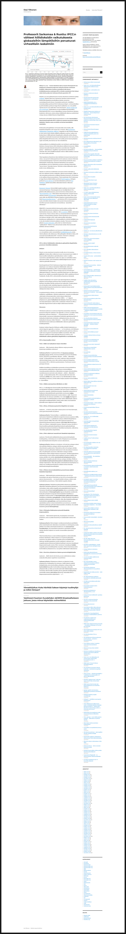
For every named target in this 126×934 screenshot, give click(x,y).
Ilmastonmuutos (31, 92)
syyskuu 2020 (86, 822)
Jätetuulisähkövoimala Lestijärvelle (91, 246)
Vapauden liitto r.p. (86, 41)
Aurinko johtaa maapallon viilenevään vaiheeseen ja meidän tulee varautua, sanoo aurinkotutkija (93, 155)
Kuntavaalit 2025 (87, 880)
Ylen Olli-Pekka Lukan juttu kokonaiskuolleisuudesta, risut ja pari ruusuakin (91, 540)
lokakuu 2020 (86, 821)
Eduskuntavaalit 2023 (88, 867)
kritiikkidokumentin (66, 232)
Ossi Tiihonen (30, 10)
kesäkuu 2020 (87, 826)
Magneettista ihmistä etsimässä (90, 434)
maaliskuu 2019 (87, 847)
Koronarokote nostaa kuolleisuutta (91, 328)
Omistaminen (86, 888)
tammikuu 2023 (87, 788)
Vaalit (85, 903)
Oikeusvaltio (86, 886)
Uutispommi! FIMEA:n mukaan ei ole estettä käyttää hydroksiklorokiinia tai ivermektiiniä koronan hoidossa (93, 534)
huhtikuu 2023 (87, 785)
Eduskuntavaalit (87, 864)
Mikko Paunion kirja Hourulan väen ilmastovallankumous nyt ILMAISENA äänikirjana (91, 685)
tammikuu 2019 (87, 850)
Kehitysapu (86, 875)
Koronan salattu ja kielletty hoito (90, 378)
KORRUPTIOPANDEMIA (89, 395)
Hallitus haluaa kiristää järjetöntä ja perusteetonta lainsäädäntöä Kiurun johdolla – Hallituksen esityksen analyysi (93, 309)
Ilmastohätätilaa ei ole (45, 193)
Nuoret (85, 885)
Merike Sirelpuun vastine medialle (91, 500)
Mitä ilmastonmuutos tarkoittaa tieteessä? (92, 138)
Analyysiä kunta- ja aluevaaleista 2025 (92, 90)
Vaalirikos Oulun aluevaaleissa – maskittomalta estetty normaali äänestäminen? (90, 282)
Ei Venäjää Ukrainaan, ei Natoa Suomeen (92, 252)
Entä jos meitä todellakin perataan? (91, 331)
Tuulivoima (86, 896)
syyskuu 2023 (86, 781)
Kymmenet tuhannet (44, 188)
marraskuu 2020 (87, 819)
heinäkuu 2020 (87, 825)
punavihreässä (52, 195)
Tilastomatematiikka (88, 895)
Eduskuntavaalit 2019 (88, 866)
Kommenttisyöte (87, 918)
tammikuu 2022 (87, 800)
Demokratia (86, 863)
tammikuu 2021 (87, 817)
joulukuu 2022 (87, 789)
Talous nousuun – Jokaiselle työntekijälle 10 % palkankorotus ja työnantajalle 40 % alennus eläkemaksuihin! (93, 675)
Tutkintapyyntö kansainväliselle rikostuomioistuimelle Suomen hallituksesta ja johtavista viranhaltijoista (93, 486)
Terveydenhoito (87, 893)
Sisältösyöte (86, 916)
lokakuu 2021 (86, 804)
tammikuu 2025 (87, 775)
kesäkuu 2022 (87, 795)
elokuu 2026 (86, 771)
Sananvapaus (86, 889)
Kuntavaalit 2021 (87, 878)
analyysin (41, 98)
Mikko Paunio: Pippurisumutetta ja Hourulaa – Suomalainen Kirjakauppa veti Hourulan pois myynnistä (93, 625)
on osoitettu (64, 212)
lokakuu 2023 (86, 780)
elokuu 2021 (86, 807)
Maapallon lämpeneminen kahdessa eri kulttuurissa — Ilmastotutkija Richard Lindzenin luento (92, 113)
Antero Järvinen (49, 180)
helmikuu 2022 (87, 799)
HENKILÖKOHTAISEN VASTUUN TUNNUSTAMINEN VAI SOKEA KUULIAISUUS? (90, 204)
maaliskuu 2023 (87, 786)
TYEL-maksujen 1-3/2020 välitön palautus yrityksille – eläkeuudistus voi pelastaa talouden (92, 718)
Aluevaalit (86, 862)
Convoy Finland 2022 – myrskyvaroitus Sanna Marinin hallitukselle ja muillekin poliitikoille (92, 271)
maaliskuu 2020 (87, 830)
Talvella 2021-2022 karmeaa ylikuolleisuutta (93, 230)
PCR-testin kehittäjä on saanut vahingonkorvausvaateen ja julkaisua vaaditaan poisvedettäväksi (91, 563)
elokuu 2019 (86, 840)
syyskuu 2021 (86, 806)
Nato (85, 884)
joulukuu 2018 (87, 851)
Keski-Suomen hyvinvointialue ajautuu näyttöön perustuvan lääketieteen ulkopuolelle (92, 198)
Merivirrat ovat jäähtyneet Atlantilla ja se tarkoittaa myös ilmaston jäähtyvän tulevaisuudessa (92, 653)
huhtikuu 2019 (87, 845)
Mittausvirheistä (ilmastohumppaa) (91, 129)
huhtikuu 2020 (87, 829)
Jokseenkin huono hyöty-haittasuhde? (92, 344)
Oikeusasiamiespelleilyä (89, 521)
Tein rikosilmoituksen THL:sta (90, 634)
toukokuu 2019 (87, 844)
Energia (25, 92)
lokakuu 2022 (86, 791)
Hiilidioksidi (26, 94)
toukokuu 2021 (87, 811)
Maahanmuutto (87, 882)
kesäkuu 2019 (86, 843)
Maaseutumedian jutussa (48, 199)
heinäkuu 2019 (87, 841)
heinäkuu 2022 (87, 793)
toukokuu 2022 (87, 796)
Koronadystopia (87, 352)
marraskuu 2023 (87, 778)
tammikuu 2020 (87, 833)
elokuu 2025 (86, 773)
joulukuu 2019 (87, 834)
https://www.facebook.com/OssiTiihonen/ (92, 57)
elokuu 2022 (86, 792)
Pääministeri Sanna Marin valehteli (91, 648)
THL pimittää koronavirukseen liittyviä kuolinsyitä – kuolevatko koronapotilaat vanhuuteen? (92, 669)
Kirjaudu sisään (87, 915)
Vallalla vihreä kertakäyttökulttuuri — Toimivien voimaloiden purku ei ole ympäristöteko (91, 134)
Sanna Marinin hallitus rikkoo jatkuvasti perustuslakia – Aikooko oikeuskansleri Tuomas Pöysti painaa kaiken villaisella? (92, 609)
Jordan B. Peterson (87, 874)
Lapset (85, 881)
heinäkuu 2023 (87, 784)
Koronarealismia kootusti (89, 604)
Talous (85, 892)
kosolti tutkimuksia (49, 223)
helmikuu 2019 (87, 848)
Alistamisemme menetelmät (90, 223)
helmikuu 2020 (87, 832)
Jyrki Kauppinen (66, 179)
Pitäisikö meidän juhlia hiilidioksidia (91, 169)
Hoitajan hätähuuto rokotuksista (90, 549)
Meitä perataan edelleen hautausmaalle (92, 82)
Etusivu (88, 10)
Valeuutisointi (87, 904)
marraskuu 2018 (87, 852)
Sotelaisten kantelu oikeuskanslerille (91, 216)
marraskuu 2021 (87, 803)
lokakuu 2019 (86, 837)
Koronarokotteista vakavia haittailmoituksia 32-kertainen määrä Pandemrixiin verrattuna (93, 467)
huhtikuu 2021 (87, 813)
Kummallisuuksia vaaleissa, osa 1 (90, 471)
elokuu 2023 (86, 782)
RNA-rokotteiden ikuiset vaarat (90, 180)
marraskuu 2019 (87, 836)
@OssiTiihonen (87, 52)
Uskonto (85, 900)
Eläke (85, 869)
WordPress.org (87, 919)
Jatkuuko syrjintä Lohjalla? (89, 243)
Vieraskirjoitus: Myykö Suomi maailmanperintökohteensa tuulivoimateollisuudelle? (90, 619)
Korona (85, 877)
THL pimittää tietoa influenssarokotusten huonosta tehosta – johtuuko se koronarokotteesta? (92, 639)
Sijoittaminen (86, 891)
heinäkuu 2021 (87, 808)
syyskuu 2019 (86, 839)
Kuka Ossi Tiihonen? (97, 10)
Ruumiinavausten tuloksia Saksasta (91, 295)
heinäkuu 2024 (87, 777)
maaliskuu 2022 (87, 797)
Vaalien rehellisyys (88, 902)
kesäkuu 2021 (86, 810)
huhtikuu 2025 (87, 774)
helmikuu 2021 (87, 815)
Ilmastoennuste (27, 96)
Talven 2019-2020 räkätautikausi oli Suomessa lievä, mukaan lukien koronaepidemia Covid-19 (91, 658)
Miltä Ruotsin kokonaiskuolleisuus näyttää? (93, 525)
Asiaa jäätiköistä (87, 146)
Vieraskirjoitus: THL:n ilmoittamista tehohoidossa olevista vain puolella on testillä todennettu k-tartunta (92, 496)
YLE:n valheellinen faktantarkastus (91, 249)
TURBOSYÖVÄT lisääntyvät (89, 219)
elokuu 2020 (86, 823)
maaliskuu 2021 (87, 814)
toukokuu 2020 (87, 828)
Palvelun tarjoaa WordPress (36, 928)
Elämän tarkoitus (87, 870)
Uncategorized (87, 899)
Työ (84, 897)
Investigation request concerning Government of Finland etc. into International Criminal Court (91, 481)
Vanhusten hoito (87, 906)
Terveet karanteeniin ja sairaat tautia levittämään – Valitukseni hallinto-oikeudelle (91, 324)
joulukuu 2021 (87, 802)
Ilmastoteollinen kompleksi (89, 176)
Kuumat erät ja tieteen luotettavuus (91, 213)
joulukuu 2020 (87, 818)
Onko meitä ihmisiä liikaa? (89, 491)
